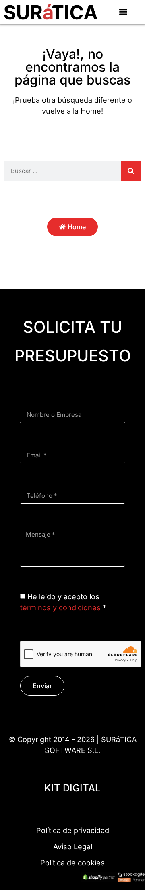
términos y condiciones (60, 607)
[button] (123, 12)
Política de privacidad (72, 830)
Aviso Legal (72, 846)
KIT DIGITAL (72, 788)
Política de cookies (72, 862)
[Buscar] (131, 171)
